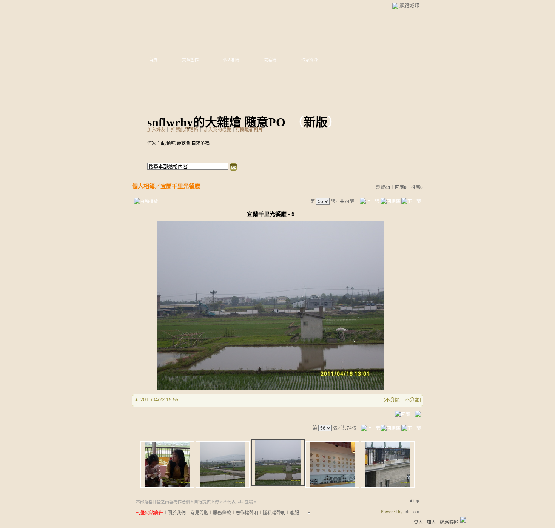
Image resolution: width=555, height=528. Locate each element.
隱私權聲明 (274, 513)
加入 (431, 522)
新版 (316, 122)
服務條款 (222, 513)
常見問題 (199, 513)
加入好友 (156, 129)
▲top (414, 500)
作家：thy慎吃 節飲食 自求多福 (178, 143)
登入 (418, 522)
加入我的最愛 (217, 129)
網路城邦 (409, 5)
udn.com (411, 511)
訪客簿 (270, 60)
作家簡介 (309, 60)
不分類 (392, 399)
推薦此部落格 (184, 129)
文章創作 (190, 60)
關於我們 (177, 513)
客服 (294, 513)
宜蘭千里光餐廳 (180, 186)
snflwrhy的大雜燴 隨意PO (216, 122)
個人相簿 (231, 60)
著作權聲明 (247, 513)
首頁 (153, 60)
